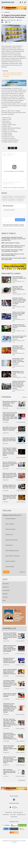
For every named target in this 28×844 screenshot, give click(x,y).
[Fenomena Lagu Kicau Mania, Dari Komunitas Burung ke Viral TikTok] (21, 439)
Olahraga (14, 279)
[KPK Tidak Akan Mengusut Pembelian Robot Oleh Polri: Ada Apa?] (21, 771)
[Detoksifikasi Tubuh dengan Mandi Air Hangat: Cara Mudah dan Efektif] (6, 363)
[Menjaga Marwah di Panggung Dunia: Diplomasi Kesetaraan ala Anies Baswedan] (21, 660)
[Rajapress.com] (13, 829)
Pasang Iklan (6, 814)
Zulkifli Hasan (9, 534)
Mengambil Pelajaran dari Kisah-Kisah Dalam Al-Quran (19, 326)
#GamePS (5, 597)
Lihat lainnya (21, 780)
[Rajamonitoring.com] (6, 829)
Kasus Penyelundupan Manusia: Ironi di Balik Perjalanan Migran (13, 254)
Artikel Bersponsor (18, 812)
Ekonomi (14, 305)
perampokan (12, 199)
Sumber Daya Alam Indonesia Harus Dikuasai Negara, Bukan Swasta (10, 748)
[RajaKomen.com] (22, 825)
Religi (13, 329)
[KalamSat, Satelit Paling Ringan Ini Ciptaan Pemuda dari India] (6, 290)
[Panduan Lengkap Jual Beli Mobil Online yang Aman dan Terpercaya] (21, 486)
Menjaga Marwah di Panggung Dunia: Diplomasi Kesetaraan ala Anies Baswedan (9, 660)
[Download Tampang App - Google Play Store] (14, 807)
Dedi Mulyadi (9, 545)
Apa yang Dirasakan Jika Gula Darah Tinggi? (19, 336)
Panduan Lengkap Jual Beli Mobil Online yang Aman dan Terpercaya (9, 486)
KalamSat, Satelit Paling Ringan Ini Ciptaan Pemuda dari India (18, 289)
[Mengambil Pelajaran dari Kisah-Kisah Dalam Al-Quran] (6, 328)
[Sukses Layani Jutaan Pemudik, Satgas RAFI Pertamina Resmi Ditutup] (6, 316)
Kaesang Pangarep (11, 518)
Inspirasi (14, 292)
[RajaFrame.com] (14, 825)
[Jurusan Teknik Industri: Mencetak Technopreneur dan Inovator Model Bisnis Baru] (21, 464)
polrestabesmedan (20, 197)
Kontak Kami (14, 816)
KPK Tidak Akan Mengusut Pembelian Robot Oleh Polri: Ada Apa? (9, 772)
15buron (4, 199)
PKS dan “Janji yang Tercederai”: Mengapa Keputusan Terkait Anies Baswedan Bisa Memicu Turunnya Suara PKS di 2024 (10, 722)
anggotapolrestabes (7, 197)
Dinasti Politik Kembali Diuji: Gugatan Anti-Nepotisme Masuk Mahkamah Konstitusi (10, 671)
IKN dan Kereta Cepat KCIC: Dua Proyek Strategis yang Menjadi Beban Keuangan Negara (10, 759)
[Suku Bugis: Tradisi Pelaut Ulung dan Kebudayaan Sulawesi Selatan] (6, 350)
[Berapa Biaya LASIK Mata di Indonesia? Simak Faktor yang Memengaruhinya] (21, 403)
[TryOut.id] (14, 833)
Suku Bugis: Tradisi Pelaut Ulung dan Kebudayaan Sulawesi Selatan (18, 348)
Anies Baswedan (10, 566)
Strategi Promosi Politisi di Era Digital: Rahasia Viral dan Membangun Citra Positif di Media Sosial (10, 736)
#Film (4, 600)
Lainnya (24, 397)
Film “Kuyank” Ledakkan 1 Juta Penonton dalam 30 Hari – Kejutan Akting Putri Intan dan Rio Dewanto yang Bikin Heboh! (10, 451)
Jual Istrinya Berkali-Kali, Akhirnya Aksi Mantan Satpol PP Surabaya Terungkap (13, 74)
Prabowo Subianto (10, 561)
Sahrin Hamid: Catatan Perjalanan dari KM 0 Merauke (9, 695)
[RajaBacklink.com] (5, 825)
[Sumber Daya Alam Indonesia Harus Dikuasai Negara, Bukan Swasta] (21, 748)
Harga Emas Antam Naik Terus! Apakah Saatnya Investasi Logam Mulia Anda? (10, 497)
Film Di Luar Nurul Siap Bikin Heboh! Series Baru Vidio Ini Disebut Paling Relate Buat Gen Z (10, 475)
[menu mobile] (25, 2)
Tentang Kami (8, 812)
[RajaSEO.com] (22, 829)
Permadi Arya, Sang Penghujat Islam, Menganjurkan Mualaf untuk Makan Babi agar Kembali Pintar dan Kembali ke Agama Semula (10, 708)
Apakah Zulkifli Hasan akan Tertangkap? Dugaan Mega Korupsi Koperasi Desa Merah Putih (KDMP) (9, 648)
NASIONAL (14, 318)
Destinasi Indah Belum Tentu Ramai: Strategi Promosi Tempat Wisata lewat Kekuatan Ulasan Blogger (10, 635)
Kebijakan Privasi (21, 814)
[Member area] (20, 2)
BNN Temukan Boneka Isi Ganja (10, 243)
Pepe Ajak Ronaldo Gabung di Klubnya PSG (19, 277)
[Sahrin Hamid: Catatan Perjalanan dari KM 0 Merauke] (21, 695)
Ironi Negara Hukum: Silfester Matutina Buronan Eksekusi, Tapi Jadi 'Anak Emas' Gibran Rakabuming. (10, 683)
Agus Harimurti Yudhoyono (13, 556)
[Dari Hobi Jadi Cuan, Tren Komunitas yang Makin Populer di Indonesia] (21, 428)
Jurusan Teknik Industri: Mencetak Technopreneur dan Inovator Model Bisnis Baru (10, 464)
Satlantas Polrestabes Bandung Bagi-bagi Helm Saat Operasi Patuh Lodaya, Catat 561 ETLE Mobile (18, 384)
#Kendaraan (6, 587)
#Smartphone (6, 590)
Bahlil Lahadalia (10, 524)
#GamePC (5, 593)
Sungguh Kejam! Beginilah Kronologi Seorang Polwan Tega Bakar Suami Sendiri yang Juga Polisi (14, 239)
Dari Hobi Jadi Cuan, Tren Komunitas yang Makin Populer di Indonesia (10, 429)
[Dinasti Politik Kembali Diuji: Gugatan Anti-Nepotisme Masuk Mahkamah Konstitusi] (21, 671)
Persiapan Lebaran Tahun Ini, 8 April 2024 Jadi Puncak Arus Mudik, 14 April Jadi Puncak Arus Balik (19, 300)
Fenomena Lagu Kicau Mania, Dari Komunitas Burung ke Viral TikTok (9, 439)
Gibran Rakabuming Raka (12, 550)
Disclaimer (13, 814)
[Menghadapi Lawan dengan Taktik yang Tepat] (6, 374)
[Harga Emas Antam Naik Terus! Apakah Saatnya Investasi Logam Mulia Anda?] (21, 497)
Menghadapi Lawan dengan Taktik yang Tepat (18, 373)
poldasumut (20, 199)
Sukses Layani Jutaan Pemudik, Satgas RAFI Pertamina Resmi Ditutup (18, 314)
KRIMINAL (7, 12)
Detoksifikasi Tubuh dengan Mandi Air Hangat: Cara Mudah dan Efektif (18, 361)
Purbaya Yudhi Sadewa (12, 540)
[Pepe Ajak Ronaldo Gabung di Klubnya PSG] (6, 279)
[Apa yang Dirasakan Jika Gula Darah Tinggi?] (6, 339)
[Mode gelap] (22, 2)
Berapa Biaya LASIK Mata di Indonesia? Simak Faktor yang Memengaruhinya (10, 404)
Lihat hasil (22, 572)
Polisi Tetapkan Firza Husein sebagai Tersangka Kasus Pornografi (12, 250)
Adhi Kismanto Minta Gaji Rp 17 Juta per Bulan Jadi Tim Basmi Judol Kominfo (13, 246)
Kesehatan (15, 339)
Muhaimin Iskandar (10, 529)
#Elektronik (6, 583)
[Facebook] (14, 799)
